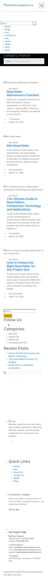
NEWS (8, 44)
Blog (11, 334)
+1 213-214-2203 (27, 538)
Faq (6, 38)
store (7, 50)
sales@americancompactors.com (27, 547)
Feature (12, 336)
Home (7, 41)
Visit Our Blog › (14, 509)
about (7, 26)
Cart (7, 32)
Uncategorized (15, 342)
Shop (7, 47)
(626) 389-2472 (22, 541)
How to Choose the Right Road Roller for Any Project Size (21, 266)
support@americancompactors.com (27, 550)
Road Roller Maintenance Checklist (23, 93)
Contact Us (10, 35)
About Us (18, 472)
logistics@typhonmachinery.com (28, 552)
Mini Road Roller (18, 145)
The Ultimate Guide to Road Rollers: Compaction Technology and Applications (24, 204)
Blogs (7, 29)
